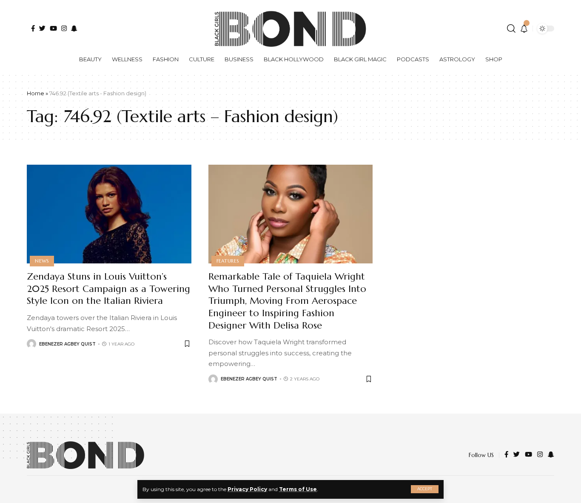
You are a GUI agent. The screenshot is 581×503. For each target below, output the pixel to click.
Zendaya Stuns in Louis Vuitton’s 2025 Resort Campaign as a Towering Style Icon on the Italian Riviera (108, 288)
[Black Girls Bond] (85, 455)
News (42, 261)
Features (227, 261)
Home (35, 93)
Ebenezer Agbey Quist (67, 344)
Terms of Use (298, 489)
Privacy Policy (247, 489)
